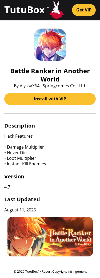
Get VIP (83, 10)
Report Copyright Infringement (64, 271)
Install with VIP (50, 99)
